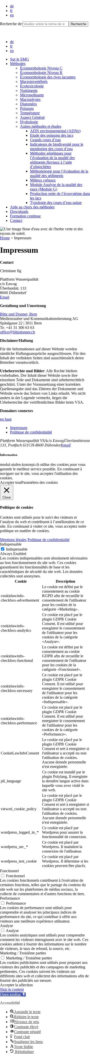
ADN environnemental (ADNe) (55, 131)
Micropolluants (32, 95)
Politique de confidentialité (31, 432)
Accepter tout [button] (10, 482)
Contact (16, 220)
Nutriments (29, 90)
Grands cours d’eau (45, 140)
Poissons (27, 108)
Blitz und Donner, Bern (18, 314)
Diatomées (28, 104)
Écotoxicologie (32, 86)
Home (5, 238)
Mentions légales (13, 540)
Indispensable (17, 549)
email (66, 445)
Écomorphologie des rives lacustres (48, 77)
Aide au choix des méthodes (32, 207)
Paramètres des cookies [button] (39, 482)
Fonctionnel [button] (9, 871)
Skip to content (12, 989)
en (12, 15)
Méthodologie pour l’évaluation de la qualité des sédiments (59, 173)
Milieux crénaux (43, 180)
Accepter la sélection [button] (16, 985)
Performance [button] (10, 898)
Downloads (19, 211)
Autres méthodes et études (40, 126)
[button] (13, 994)
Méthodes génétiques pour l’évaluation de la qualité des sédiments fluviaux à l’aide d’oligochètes (52, 160)
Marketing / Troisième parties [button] (23, 953)
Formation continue (25, 216)
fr (11, 10)
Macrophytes (30, 99)
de (12, 6)
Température (30, 113)
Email (4, 297)
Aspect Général (32, 117)
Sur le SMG (19, 59)
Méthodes (18, 64)
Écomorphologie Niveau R (41, 72)
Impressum (18, 428)
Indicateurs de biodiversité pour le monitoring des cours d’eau (56, 146)
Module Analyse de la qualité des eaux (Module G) (56, 187)
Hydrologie (29, 122)
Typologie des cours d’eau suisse (56, 202)
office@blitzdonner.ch (17, 332)
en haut (6, 419)
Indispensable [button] (11, 544)
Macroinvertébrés (34, 81)
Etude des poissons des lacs (51, 135)
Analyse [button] (6, 926)
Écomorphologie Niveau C (41, 68)
